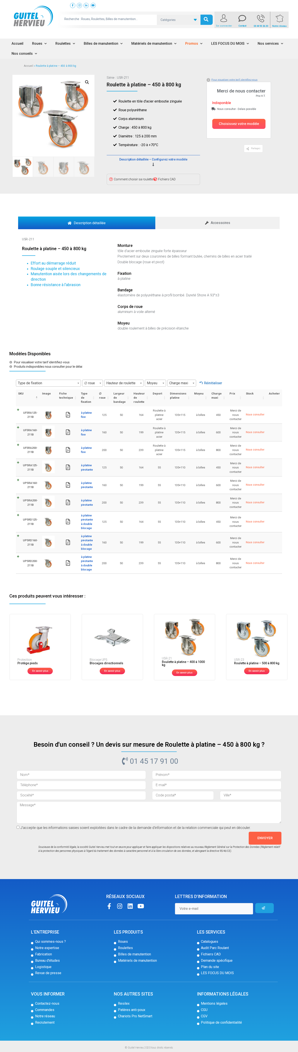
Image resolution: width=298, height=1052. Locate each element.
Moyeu (199, 393)
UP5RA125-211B (30, 467)
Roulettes (63, 43)
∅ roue (102, 395)
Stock (249, 393)
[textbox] (48, 383)
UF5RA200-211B (30, 450)
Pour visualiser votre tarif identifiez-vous (234, 79)
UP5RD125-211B (30, 522)
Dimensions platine (178, 395)
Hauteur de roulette (139, 397)
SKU (21, 393)
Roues (37, 43)
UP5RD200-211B (30, 563)
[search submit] (206, 20)
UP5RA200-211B (30, 502)
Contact (242, 25)
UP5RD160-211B (30, 542)
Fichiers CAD (167, 179)
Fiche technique (66, 395)
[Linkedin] (130, 906)
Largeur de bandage (119, 397)
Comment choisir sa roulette (133, 179)
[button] (238, 124)
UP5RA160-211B (30, 485)
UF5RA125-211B (30, 415)
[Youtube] (141, 906)
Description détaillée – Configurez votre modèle (153, 159)
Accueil (17, 43)
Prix (232, 393)
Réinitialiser (213, 383)
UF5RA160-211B (30, 432)
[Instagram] (120, 906)
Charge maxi (216, 395)
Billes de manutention (101, 43)
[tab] (86, 223)
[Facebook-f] (109, 906)
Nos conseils (22, 53)
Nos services (268, 43)
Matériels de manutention (151, 43)
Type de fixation (86, 397)
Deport (157, 393)
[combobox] (48, 383)
